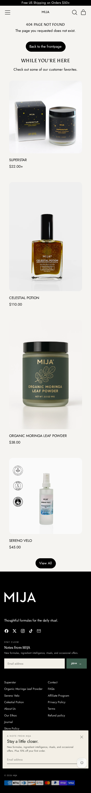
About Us (10, 709)
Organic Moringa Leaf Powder (23, 689)
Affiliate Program (58, 695)
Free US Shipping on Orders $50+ (46, 2)
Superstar (10, 682)
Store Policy (11, 728)
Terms (51, 709)
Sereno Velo (11, 695)
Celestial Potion (14, 702)
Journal (8, 722)
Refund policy (56, 715)
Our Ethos (10, 715)
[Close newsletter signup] (81, 737)
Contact (52, 682)
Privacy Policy (56, 702)
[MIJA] (20, 597)
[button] (74, 12)
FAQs (51, 689)
